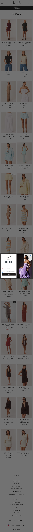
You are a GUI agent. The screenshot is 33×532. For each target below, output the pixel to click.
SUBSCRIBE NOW (9, 274)
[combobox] (3, 268)
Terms (2, 272)
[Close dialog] (31, 255)
